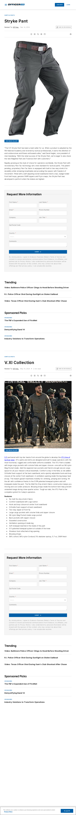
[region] (38, 811)
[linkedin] (35, 34)
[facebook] (31, 34)
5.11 (5, 457)
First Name (13, 202)
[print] (71, 34)
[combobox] (38, 236)
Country (12, 233)
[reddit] (41, 34)
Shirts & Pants (9, 15)
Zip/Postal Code (14, 225)
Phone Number (44, 210)
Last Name (43, 202)
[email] (45, 34)
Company (12, 217)
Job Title (42, 217)
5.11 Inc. (16, 27)
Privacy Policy (8, 811)
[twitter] (38, 34)
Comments (12, 241)
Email (11, 210)
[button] (5, 4)
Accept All (67, 811)
